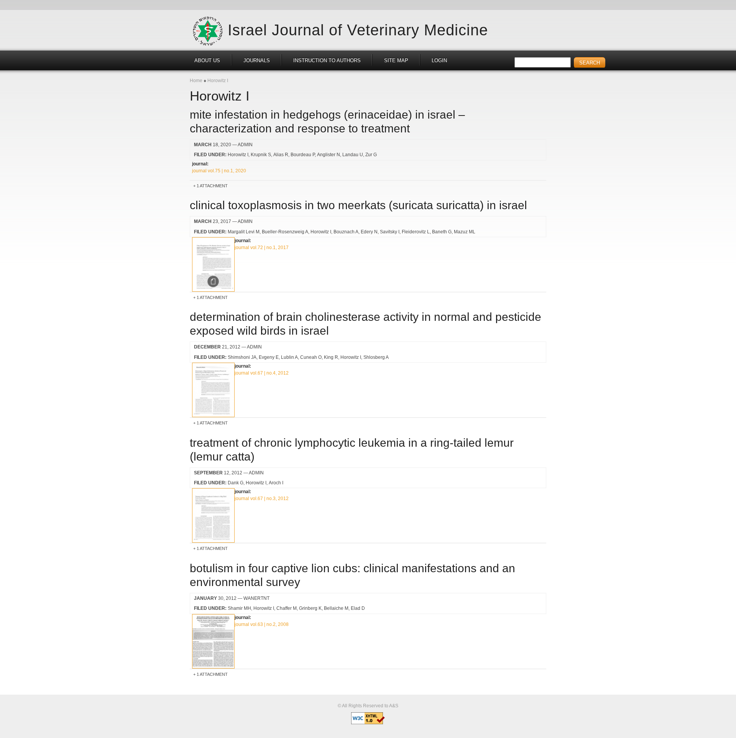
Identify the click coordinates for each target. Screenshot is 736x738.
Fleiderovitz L (416, 231)
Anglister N (328, 154)
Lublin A (289, 357)
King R (331, 357)
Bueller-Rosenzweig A (285, 231)
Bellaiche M (336, 608)
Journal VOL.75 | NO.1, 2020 (219, 170)
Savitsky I (389, 231)
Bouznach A (346, 231)
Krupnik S (261, 154)
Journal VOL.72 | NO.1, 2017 (262, 247)
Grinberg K (310, 608)
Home (196, 80)
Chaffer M (286, 608)
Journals (256, 60)
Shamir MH (239, 608)
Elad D (358, 608)
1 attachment (212, 185)
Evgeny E (269, 357)
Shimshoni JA (242, 357)
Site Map (396, 60)
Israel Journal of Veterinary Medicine (358, 29)
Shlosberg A (376, 357)
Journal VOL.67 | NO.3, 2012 (262, 498)
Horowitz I (238, 154)
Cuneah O (311, 357)
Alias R (280, 154)
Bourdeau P (303, 154)
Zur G (371, 154)
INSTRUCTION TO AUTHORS (327, 60)
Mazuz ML (464, 231)
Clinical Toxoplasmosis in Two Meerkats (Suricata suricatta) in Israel (358, 205)
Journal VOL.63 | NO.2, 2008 (262, 624)
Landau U (352, 154)
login (439, 60)
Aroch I (276, 482)
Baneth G (442, 231)
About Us (207, 60)
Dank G (235, 482)
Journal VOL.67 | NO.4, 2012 (262, 373)
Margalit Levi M (244, 231)
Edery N (369, 231)
